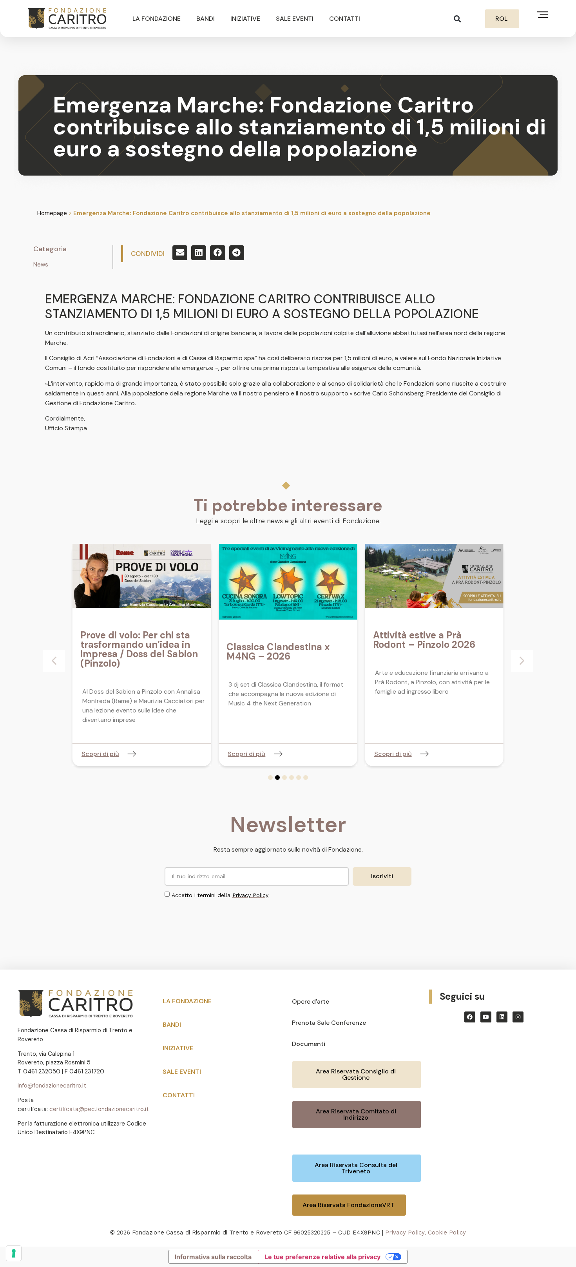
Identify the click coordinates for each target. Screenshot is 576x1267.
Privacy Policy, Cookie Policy (425, 1232)
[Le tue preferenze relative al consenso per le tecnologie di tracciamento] (13, 1253)
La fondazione (156, 19)
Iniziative (245, 19)
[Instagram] (518, 1016)
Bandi (205, 19)
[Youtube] (485, 1016)
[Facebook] (469, 1016)
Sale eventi (294, 19)
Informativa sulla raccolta (213, 1257)
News (40, 264)
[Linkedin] (501, 1016)
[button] (457, 18)
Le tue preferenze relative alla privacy (322, 1257)
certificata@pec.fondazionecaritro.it (99, 1109)
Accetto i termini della (220, 895)
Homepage (52, 213)
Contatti (344, 19)
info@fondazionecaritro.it (52, 1085)
